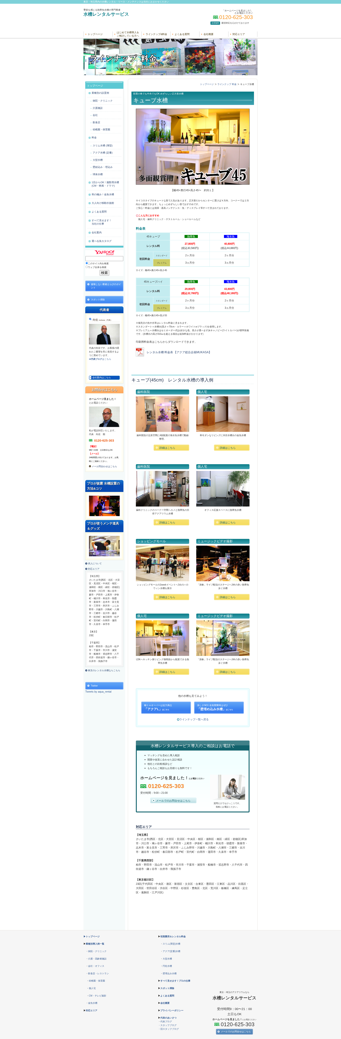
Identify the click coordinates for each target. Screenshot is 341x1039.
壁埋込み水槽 (170, 973)
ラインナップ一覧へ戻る (194, 719)
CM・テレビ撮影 (97, 995)
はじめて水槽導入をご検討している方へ (128, 34)
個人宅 (92, 988)
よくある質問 (182, 34)
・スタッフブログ (167, 1025)
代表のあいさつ (168, 1017)
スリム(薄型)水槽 (171, 943)
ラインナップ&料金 (156, 34)
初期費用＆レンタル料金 (173, 936)
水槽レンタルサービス (106, 14)
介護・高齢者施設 (97, 958)
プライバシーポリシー (171, 1010)
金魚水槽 (92, 1003)
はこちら (100, 359)
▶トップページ (91, 936)
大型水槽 (167, 958)
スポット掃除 (167, 988)
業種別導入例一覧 (95, 943)
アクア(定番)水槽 (171, 951)
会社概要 (208, 34)
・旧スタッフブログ (168, 1029)
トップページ (95, 34)
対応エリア (238, 34)
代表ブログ (166, 1021)
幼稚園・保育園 (97, 980)
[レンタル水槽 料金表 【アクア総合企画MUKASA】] (174, 355)
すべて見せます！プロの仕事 (175, 980)
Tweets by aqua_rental (98, 691)
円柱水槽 (167, 966)
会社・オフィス (96, 966)
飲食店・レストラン (98, 973)
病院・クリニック (97, 951)
